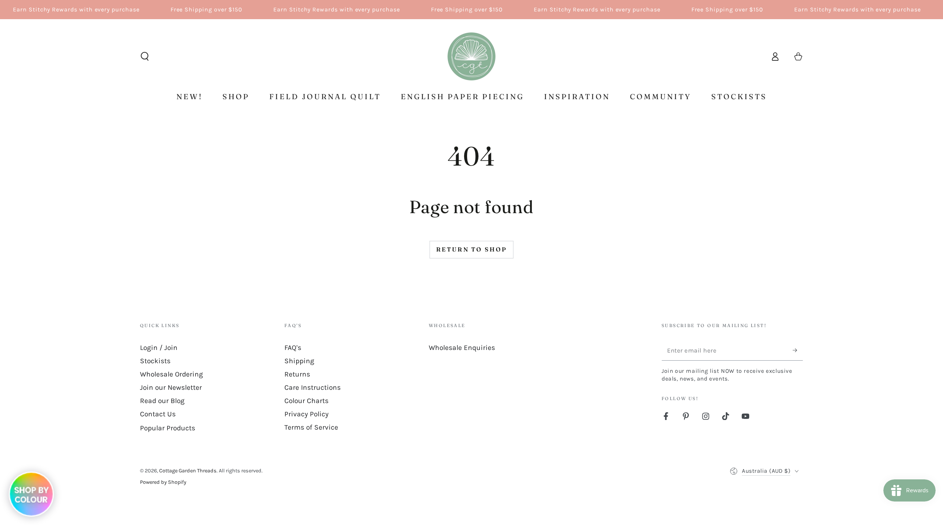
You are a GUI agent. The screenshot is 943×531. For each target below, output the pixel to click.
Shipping (299, 361)
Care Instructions (312, 387)
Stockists (155, 361)
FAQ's (292, 347)
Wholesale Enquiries (462, 347)
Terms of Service (311, 427)
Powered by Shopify (163, 482)
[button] (144, 56)
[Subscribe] (798, 350)
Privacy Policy (306, 414)
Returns (297, 374)
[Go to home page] (471, 56)
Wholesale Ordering (171, 374)
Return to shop (471, 249)
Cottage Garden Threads (188, 471)
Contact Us (158, 414)
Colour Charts (306, 400)
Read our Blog (162, 400)
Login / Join (159, 347)
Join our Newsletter (171, 387)
